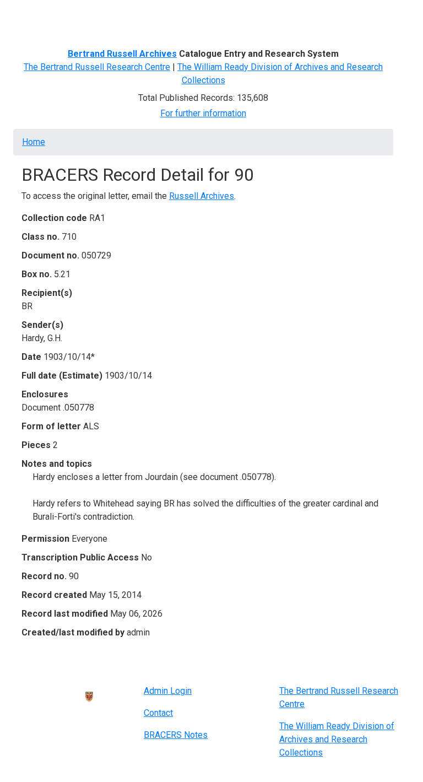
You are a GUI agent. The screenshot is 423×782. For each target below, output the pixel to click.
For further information (203, 113)
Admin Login (168, 691)
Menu (33, 12)
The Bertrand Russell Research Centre (97, 67)
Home (33, 142)
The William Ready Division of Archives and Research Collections (336, 739)
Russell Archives (201, 196)
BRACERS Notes (176, 735)
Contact (158, 713)
